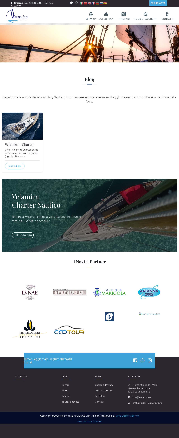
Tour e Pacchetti (145, 19)
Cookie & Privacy (104, 385)
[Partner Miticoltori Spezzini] (30, 330)
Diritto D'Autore (104, 390)
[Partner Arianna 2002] (149, 292)
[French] (93, 4)
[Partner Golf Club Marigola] (109, 292)
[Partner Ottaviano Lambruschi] (69, 292)
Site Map (100, 396)
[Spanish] (105, 4)
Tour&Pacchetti (70, 401)
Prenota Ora (23, 235)
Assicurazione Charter (89, 421)
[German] (97, 4)
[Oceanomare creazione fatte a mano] (109, 316)
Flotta (65, 390)
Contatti (168, 19)
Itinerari (124, 19)
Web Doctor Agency (127, 415)
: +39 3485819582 (28, 3)
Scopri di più (15, 166)
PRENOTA (159, 3)
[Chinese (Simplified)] (85, 4)
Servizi (90, 19)
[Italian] (81, 4)
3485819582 (139, 403)
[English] (89, 4)
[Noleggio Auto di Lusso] (69, 330)
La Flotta (105, 19)
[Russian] (101, 4)
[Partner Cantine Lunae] (30, 292)
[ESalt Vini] (149, 314)
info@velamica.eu (142, 397)
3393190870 (155, 403)
